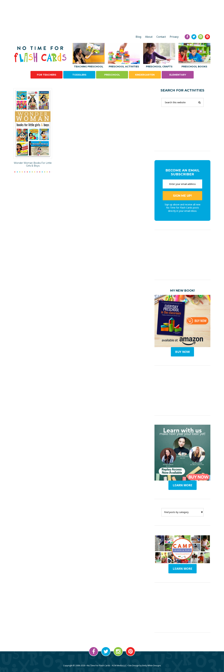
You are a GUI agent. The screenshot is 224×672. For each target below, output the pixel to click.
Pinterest (130, 651)
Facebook (93, 651)
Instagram (118, 651)
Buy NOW (182, 352)
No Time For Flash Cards (41, 54)
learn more (182, 485)
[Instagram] (200, 36)
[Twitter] (193, 36)
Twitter (106, 651)
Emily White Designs (151, 665)
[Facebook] (187, 36)
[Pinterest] (207, 36)
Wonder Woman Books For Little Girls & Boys (33, 164)
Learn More (182, 569)
